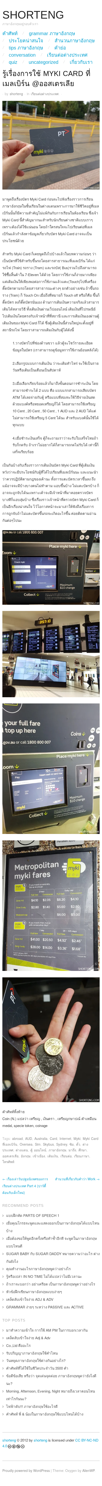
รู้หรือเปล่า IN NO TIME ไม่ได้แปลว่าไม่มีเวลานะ (44, 1276)
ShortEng (33, 15)
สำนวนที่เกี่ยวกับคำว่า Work (77, 1178)
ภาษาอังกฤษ (57, 1150)
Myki (77, 1138)
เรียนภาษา (81, 1156)
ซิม (72, 1144)
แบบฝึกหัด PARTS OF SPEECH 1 (32, 1215)
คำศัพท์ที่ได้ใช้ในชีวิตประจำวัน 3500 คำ (37, 1368)
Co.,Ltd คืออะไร (18, 1345)
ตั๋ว (78, 1144)
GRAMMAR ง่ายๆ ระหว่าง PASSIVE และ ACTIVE (45, 1306)
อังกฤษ (25, 1156)
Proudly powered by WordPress (26, 1470)
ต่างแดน (22, 1150)
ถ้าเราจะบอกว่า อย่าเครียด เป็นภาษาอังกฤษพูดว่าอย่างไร (50, 1283)
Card (53, 1138)
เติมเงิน (52, 1156)
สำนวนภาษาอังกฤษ (75, 40)
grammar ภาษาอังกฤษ (52, 33)
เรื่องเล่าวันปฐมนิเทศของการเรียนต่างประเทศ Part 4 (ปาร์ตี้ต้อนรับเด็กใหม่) (25, 1185)
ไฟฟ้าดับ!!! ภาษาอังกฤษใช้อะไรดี (32, 1406)
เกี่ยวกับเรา (81, 62)
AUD (28, 1138)
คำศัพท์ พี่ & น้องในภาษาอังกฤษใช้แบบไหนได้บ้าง (44, 1413)
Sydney (61, 1144)
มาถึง (72, 1150)
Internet (65, 1138)
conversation (22, 55)
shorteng (16, 93)
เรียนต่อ (66, 1156)
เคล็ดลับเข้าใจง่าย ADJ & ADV (29, 1299)
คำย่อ (60, 47)
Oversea (26, 1144)
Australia (40, 1138)
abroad (17, 1138)
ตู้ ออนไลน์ (38, 1150)
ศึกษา (83, 1150)
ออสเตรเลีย (10, 1156)
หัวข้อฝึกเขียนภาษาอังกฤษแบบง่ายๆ (34, 1291)
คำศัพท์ (10, 33)
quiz (13, 62)
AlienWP (88, 1470)
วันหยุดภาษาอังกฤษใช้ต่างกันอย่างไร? (35, 1360)
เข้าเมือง (39, 1156)
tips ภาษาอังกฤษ (26, 47)
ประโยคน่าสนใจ (26, 40)
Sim (38, 1144)
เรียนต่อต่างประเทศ (67, 55)
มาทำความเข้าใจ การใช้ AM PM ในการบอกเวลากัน (47, 1330)
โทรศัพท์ (8, 1161)
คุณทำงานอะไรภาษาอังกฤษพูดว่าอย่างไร (38, 1268)
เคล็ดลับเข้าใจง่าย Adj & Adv (28, 1337)
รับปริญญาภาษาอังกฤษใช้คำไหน (32, 1352)
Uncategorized (43, 62)
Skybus (48, 1144)
